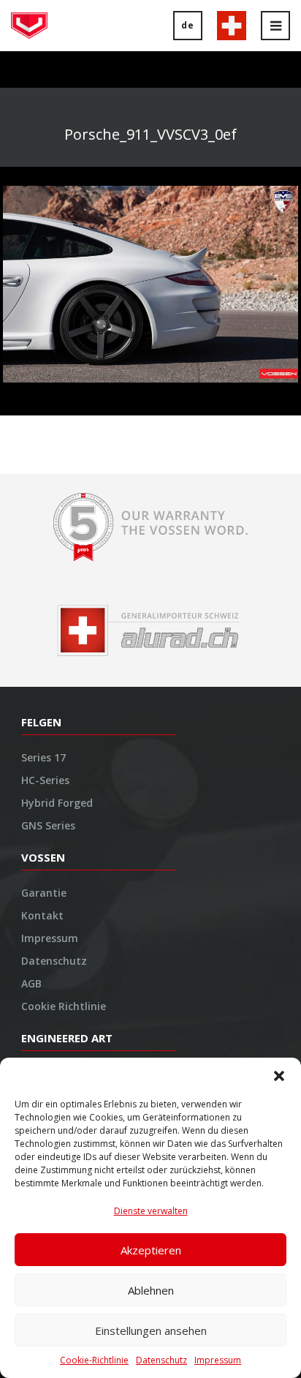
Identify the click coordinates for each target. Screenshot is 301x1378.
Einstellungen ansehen (151, 1330)
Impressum (217, 1360)
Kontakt (42, 915)
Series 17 (43, 757)
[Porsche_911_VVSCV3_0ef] (150, 283)
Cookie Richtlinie (63, 1006)
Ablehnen (151, 1290)
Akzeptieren (151, 1250)
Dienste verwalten (151, 1211)
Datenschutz (161, 1360)
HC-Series (45, 780)
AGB (31, 983)
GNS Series (48, 825)
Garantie (43, 893)
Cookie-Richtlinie (94, 1360)
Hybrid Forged (57, 803)
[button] (279, 1076)
